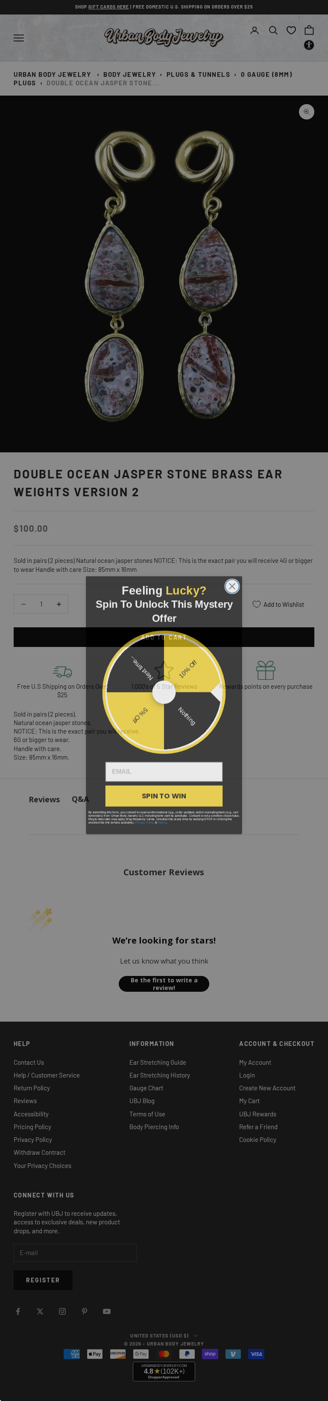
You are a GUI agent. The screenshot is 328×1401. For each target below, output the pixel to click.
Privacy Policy (144, 817)
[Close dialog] (232, 581)
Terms (162, 817)
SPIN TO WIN (164, 791)
